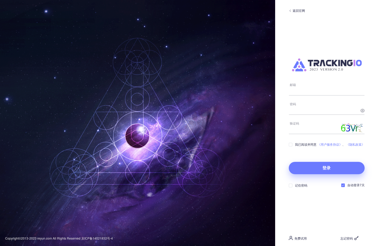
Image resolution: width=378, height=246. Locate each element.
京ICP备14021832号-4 (97, 238)
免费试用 (300, 238)
